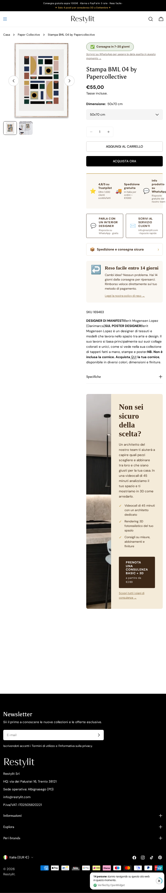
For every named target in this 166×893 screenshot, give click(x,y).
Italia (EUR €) (19, 857)
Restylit (9, 874)
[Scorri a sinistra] (13, 81)
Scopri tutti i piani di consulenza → (131, 595)
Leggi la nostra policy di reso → (125, 296)
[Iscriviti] (98, 735)
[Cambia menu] (5, 19)
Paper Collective (29, 35)
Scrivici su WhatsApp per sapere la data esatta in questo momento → (121, 56)
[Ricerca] (150, 19)
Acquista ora (124, 161)
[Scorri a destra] (69, 81)
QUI (133, 357)
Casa (6, 35)
